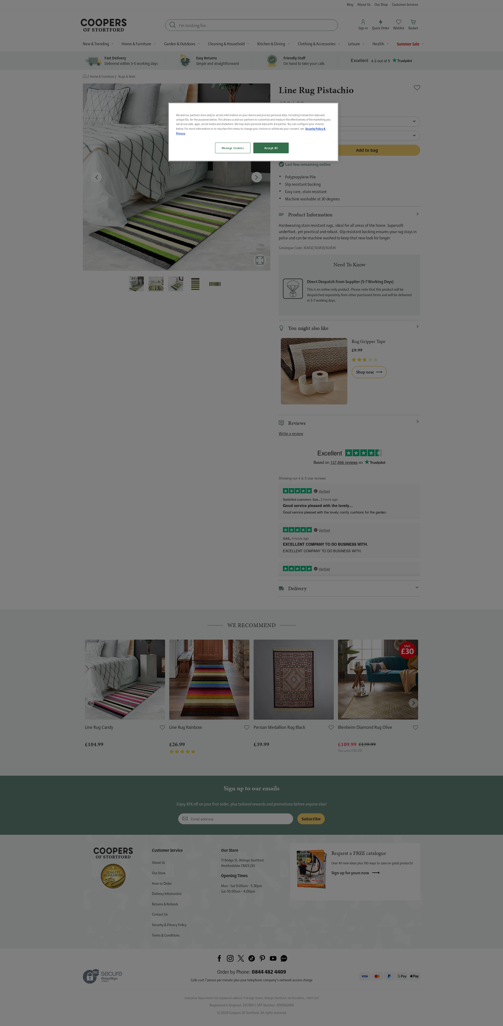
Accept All (271, 148)
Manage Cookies (233, 148)
